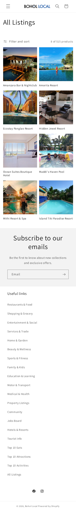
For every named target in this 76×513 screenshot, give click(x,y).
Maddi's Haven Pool (51, 171)
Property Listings (18, 403)
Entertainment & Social (22, 322)
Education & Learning (21, 376)
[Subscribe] (64, 274)
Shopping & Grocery (20, 313)
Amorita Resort (48, 85)
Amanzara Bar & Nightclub (20, 85)
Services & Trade (18, 331)
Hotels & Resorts (17, 430)
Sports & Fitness (17, 358)
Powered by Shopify (49, 506)
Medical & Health (18, 394)
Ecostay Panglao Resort (18, 128)
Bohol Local (31, 506)
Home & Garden (17, 340)
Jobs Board (14, 421)
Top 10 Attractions (19, 456)
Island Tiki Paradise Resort (56, 218)
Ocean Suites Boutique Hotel (17, 173)
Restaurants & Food (19, 304)
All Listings (14, 474)
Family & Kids (16, 367)
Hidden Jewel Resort (52, 128)
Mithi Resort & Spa (15, 218)
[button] (8, 6)
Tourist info (14, 438)
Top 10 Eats (14, 447)
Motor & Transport (18, 385)
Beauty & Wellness (19, 349)
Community (14, 412)
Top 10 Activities (17, 465)
